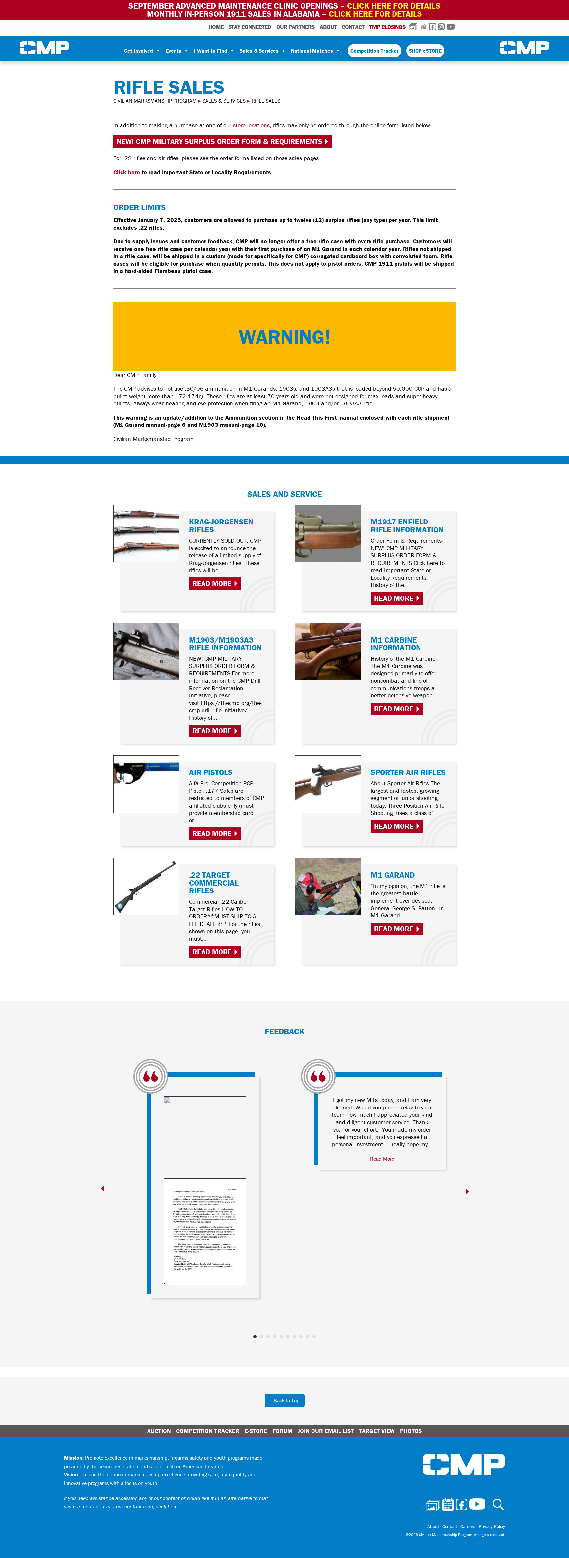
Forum (282, 1431)
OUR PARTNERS (295, 27)
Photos (413, 27)
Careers (467, 1526)
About (328, 27)
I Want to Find (210, 50)
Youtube (451, 27)
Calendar (423, 27)
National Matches (312, 50)
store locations (251, 125)
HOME (215, 27)
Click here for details (394, 6)
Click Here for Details (375, 14)
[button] (255, 1336)
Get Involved (138, 50)
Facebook (432, 27)
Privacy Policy (492, 1526)
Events (173, 50)
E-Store (256, 1431)
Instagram (441, 27)
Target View (377, 1431)
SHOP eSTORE (425, 50)
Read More (212, 583)
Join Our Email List (326, 1431)
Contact (353, 27)
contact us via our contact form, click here (130, 1506)
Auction (159, 1431)
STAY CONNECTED (250, 27)
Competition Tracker (374, 50)
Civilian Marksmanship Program (44, 48)
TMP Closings (387, 27)
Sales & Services (259, 50)
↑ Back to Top (285, 1400)
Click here (126, 172)
